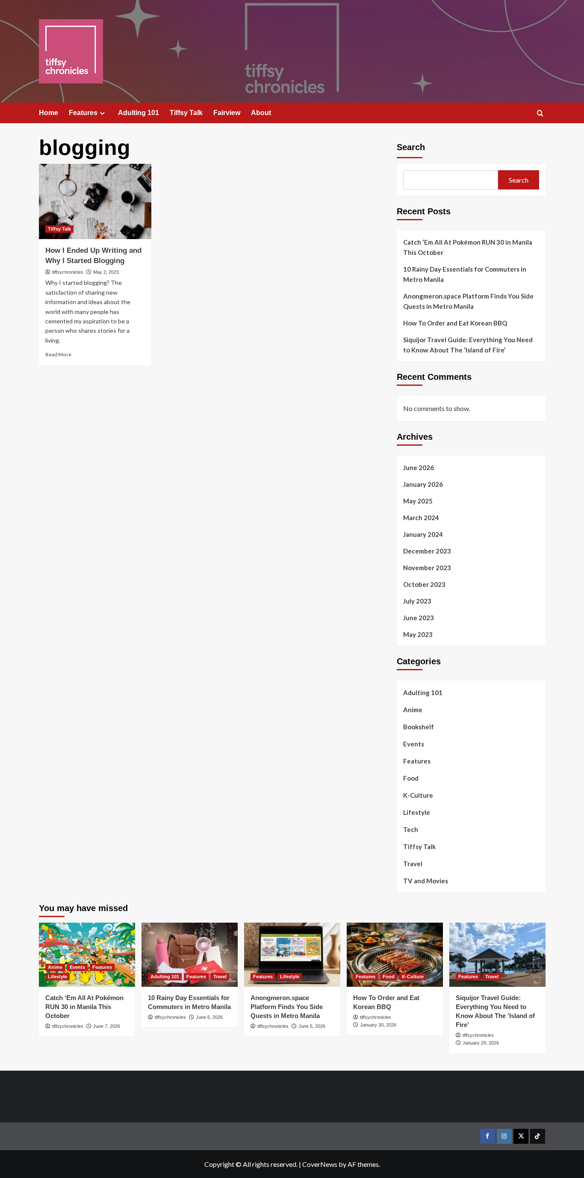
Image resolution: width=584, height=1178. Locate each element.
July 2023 (417, 601)
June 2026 (418, 467)
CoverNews (319, 1164)
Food (411, 778)
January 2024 (423, 534)
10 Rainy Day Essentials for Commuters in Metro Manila (464, 274)
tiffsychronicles (67, 272)
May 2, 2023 (106, 272)
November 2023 (427, 567)
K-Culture (418, 795)
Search (411, 147)
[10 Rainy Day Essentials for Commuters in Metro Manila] (190, 955)
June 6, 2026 (209, 1017)
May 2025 (418, 501)
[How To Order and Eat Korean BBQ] (395, 955)
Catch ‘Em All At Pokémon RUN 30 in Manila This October (467, 247)
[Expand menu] (102, 113)
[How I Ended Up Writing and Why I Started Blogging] (95, 201)
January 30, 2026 (378, 1024)
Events (413, 744)
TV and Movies (425, 881)
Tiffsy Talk (186, 112)
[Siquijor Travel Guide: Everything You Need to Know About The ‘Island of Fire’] (497, 955)
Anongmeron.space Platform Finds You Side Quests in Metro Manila (468, 301)
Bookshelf (418, 727)
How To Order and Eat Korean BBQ (455, 323)
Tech (410, 829)
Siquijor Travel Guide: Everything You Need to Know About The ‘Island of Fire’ (468, 345)
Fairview (226, 112)
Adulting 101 (138, 112)
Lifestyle (416, 812)
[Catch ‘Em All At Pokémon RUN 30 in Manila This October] (87, 955)
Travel (412, 863)
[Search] (540, 113)
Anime (412, 709)
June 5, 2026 (311, 1026)
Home (48, 112)
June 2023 (418, 618)
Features (83, 112)
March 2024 (421, 517)
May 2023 (418, 634)
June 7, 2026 (106, 1026)
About (261, 112)
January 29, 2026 (481, 1042)
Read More (58, 354)
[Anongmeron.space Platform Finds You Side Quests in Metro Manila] (292, 955)
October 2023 (424, 584)
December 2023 (427, 551)
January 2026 (423, 484)
